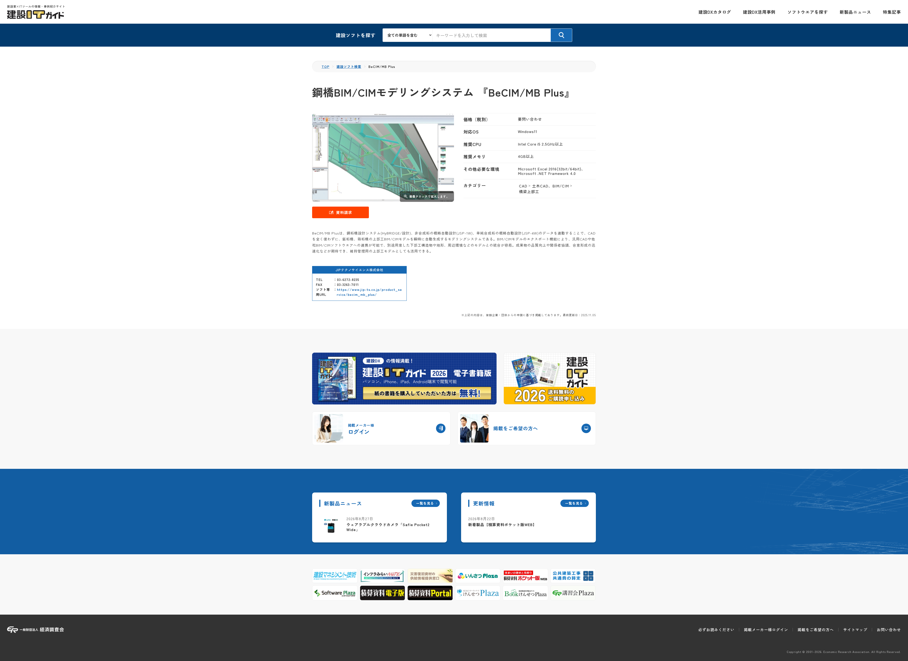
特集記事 (892, 12)
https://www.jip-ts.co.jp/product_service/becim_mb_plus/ (369, 292)
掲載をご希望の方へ (816, 629)
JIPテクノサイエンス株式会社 (360, 269)
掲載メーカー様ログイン (766, 629)
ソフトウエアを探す (807, 12)
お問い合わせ (889, 629)
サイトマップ (855, 629)
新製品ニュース (855, 12)
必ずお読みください (716, 629)
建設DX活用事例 (759, 12)
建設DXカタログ (714, 12)
